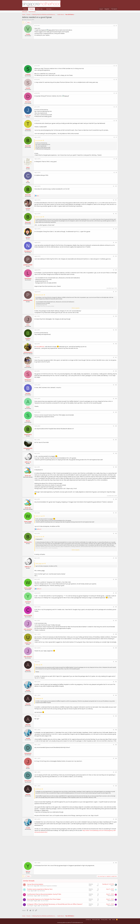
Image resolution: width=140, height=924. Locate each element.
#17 (116, 291)
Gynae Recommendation (35, 884)
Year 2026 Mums (41, 890)
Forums (31, 9)
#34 (116, 579)
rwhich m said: (38, 217)
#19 (116, 330)
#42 (116, 695)
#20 (116, 343)
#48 (116, 785)
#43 (116, 716)
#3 (116, 79)
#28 (116, 453)
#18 (116, 316)
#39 (116, 648)
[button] (44, 8)
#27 (116, 439)
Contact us (88, 919)
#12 (116, 213)
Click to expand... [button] (76, 308)
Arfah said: (38, 664)
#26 (116, 426)
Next (28, 22)
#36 (116, 606)
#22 (116, 371)
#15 (116, 256)
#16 (116, 270)
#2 (116, 65)
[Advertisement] (70, 50)
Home (25, 9)
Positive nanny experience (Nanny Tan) (39, 889)
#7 (116, 137)
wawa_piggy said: (39, 563)
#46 (116, 758)
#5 (116, 107)
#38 (116, 634)
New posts (24, 11)
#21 (116, 357)
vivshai (25, 19)
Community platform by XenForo (70, 922)
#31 (116, 513)
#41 (116, 681)
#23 (116, 385)
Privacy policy (104, 919)
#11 (116, 200)
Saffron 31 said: (39, 516)
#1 (116, 25)
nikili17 (112, 885)
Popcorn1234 (30, 886)
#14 (116, 242)
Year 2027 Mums (44, 900)
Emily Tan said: (38, 536)
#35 (116, 593)
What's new (39, 9)
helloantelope (30, 895)
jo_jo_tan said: (38, 140)
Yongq (28, 890)
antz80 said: (38, 698)
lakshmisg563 (30, 900)
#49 (116, 819)
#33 (116, 558)
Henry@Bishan (40, 346)
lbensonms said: (39, 295)
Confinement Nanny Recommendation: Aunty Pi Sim (44, 894)
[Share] (114, 26)
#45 (116, 744)
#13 (116, 228)
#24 (116, 398)
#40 (116, 661)
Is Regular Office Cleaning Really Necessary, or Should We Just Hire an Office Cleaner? (54, 904)
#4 (116, 93)
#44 (116, 729)
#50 (116, 862)
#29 (116, 467)
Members (49, 9)
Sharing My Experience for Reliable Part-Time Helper (44, 899)
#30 (116, 499)
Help (110, 919)
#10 (116, 186)
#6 (116, 120)
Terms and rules (96, 919)
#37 (116, 620)
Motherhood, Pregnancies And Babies (48, 886)
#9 (116, 172)
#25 (116, 412)
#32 (116, 533)
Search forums (32, 11)
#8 (116, 158)
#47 (116, 772)
